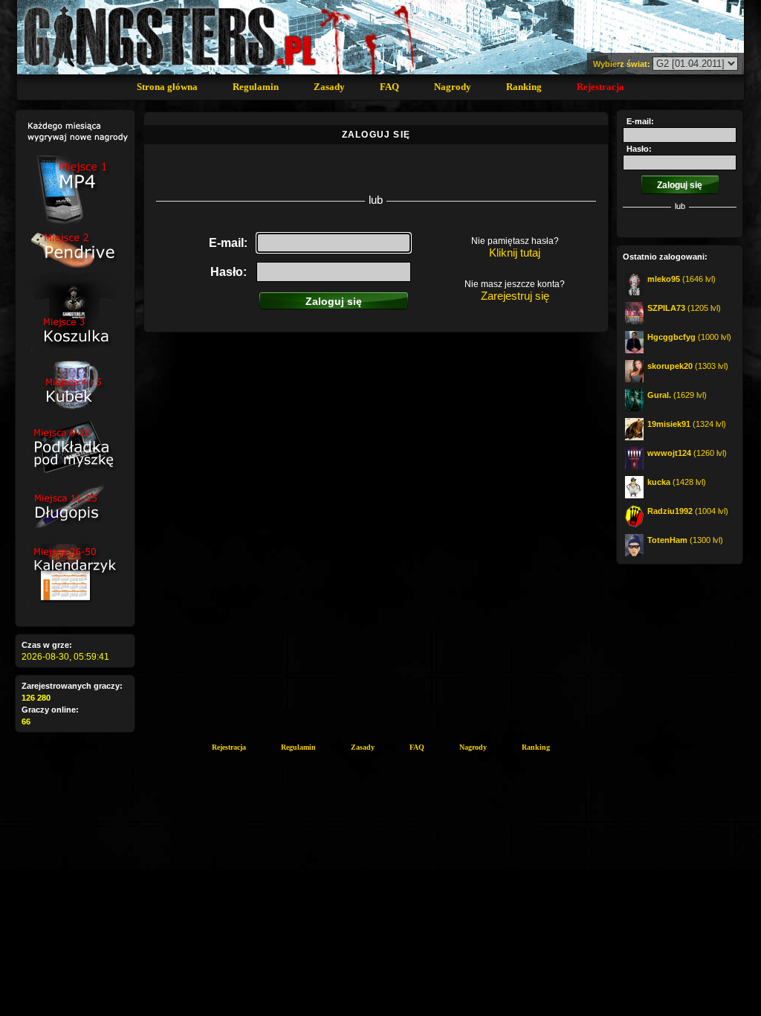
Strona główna (167, 86)
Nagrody (452, 86)
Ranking (524, 86)
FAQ (389, 86)
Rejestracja (600, 86)
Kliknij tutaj (514, 252)
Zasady (329, 86)
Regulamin (256, 86)
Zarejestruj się (515, 295)
